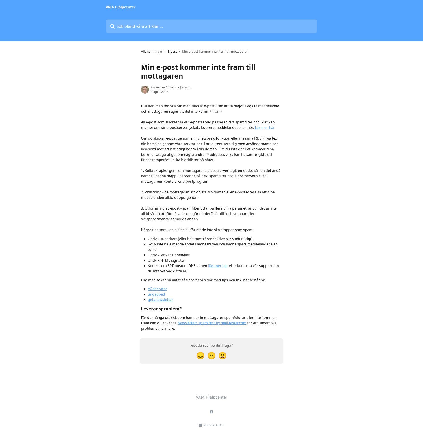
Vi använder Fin (214, 425)
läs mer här (218, 265)
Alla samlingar (151, 51)
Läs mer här (265, 127)
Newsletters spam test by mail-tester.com (212, 322)
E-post (172, 51)
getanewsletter (160, 299)
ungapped (156, 294)
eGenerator (157, 288)
